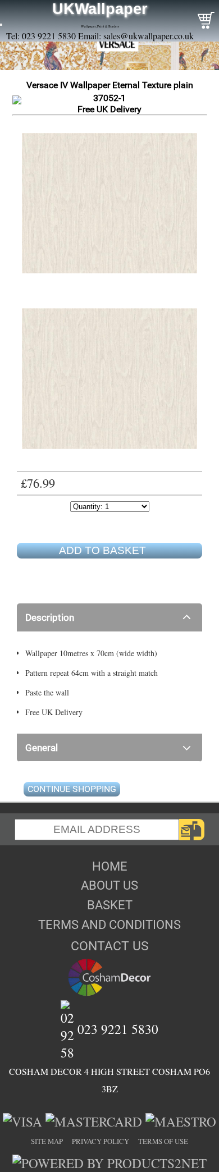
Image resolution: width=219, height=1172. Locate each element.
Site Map (47, 1141)
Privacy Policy (100, 1141)
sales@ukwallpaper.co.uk (148, 36)
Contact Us (110, 946)
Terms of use (163, 1141)
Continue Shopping (72, 789)
